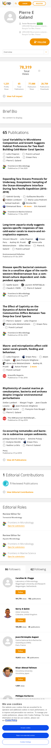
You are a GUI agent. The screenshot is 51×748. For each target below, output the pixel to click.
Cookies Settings (25, 742)
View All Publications (16, 460)
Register (39, 3)
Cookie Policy (11, 720)
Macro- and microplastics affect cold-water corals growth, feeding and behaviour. (25, 349)
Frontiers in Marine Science (22, 553)
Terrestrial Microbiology (12, 517)
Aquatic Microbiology (11, 539)
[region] (25, 723)
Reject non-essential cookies (25, 735)
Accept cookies (25, 728)
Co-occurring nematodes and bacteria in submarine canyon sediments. (25, 432)
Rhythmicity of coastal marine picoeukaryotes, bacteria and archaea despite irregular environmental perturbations (25, 393)
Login (24, 3)
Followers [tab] (12, 569)
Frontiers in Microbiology (21, 522)
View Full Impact (14, 96)
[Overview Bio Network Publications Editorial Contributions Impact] (25, 52)
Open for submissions (16, 526)
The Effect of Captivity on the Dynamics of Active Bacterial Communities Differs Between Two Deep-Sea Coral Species (24, 311)
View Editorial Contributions (20, 492)
